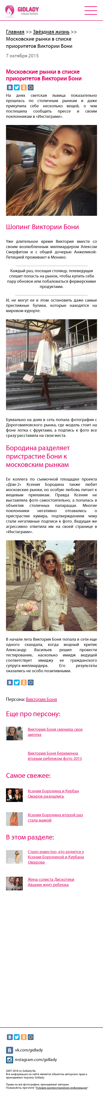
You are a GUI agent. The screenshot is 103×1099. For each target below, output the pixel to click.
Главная (15, 32)
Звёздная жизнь (51, 32)
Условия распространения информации (61, 1087)
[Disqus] (51, 957)
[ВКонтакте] (10, 87)
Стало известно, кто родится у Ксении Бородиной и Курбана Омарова (56, 857)
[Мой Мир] (31, 87)
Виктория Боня (41, 699)
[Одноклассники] (24, 87)
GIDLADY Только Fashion (26, 11)
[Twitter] (17, 87)
